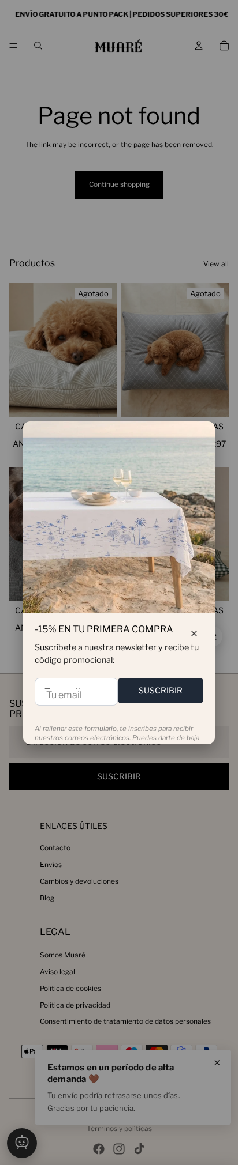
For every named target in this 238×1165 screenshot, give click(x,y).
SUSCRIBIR (161, 690)
